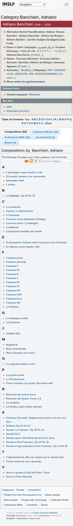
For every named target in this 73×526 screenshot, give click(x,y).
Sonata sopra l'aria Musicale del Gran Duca (30, 437)
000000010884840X (46, 73)
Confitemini (12, 227)
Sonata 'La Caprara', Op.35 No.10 (25, 429)
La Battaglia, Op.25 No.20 (20, 195)
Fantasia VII (12, 270)
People (20, 489)
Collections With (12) (17, 137)
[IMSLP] (9, 4)
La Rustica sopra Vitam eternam (24, 406)
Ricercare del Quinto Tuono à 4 (23, 398)
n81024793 (21, 73)
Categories (8, 489)
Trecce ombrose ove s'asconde (23, 461)
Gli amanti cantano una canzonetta (25, 176)
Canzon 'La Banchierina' (19, 211)
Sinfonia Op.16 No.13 (18, 425)
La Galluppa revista (17, 318)
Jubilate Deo (13, 333)
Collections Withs (13, 504)
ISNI (31, 73)
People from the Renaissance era (22, 494)
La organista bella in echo (20, 363)
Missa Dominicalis (16, 348)
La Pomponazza (15, 379)
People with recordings (34, 499)
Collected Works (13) (45, 131)
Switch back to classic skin (28, 518)
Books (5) (10, 142)
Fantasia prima (14, 257)
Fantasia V (12, 266)
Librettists (32, 504)
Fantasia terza (14, 298)
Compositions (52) (16, 131)
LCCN (10, 73)
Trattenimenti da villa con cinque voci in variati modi (35, 457)
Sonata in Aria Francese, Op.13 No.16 (27, 442)
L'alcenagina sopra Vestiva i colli (24, 172)
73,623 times (44, 516)
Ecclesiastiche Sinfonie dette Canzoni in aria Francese (36, 242)
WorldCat (26, 70)
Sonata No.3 (13, 433)
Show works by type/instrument (26, 81)
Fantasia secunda (16, 261)
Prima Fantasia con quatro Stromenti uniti (29, 383)
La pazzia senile (15, 375)
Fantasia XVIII (14, 294)
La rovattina (12, 402)
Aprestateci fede (15, 180)
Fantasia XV (13, 286)
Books (44, 504)
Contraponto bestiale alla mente (24, 231)
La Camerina (13, 207)
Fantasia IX (12, 274)
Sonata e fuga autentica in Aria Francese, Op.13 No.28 (37, 446)
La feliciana (12, 306)
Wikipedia (34, 94)
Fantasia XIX (13, 302)
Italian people (52, 494)
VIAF (49, 70)
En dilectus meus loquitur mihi (23, 246)
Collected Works (59, 499)
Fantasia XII (12, 282)
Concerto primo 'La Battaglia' (22, 223)
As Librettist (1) (45, 137)
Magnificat (12, 344)
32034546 (59, 70)
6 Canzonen (13, 215)
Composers (34, 489)
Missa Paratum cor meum (20, 352)
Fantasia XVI (13, 290)
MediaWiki (10, 518)
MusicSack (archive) (18, 110)
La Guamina (13, 322)
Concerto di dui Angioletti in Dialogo (26, 219)
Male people (11, 499)
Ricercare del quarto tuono (21, 394)
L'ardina (10, 184)
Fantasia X (12, 278)
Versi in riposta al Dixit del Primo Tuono (28, 472)
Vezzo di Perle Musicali (19, 476)
